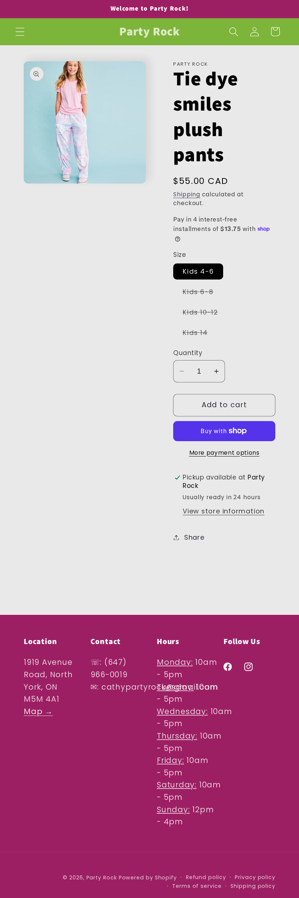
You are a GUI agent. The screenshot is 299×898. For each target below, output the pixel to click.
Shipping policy (252, 886)
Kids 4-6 (198, 271)
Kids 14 (200, 334)
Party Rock (101, 877)
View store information (223, 511)
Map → (38, 711)
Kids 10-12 (205, 313)
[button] (19, 31)
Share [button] (194, 537)
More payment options (224, 452)
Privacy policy (255, 877)
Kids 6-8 (203, 293)
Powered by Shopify (148, 877)
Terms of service (197, 886)
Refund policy (206, 877)
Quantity (187, 353)
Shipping (186, 194)
